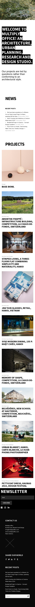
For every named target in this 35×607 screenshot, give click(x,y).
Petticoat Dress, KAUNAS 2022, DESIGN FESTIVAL (16, 484)
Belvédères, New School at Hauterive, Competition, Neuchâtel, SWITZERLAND (17, 412)
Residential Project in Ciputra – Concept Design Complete (16, 585)
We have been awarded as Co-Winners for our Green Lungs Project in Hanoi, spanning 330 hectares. (16, 114)
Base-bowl (8, 186)
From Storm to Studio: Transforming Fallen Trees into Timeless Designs (16, 128)
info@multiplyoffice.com (12, 530)
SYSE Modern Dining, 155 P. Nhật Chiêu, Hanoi (17, 343)
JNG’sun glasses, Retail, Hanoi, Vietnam (16, 309)
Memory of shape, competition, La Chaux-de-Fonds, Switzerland (17, 380)
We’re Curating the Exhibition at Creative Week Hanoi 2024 (16, 580)
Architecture (5, 217)
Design (3, 184)
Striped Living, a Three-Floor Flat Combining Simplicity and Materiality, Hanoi (16, 262)
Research (8, 481)
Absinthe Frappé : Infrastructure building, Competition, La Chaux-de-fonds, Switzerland (17, 222)
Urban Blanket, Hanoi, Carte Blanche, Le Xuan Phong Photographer (15, 450)
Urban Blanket (9, 445)
